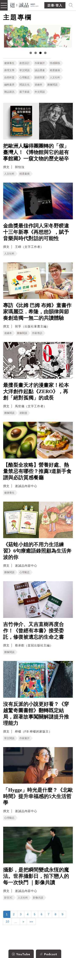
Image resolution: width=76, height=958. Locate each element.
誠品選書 (40, 70)
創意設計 (24, 63)
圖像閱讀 (52, 84)
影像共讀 (38, 897)
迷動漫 (23, 412)
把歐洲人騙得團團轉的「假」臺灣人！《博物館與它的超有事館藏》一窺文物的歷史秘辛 (36, 152)
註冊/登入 (55, 5)
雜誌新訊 (9, 91)
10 (7, 921)
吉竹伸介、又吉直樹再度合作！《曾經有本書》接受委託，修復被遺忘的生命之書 (33, 630)
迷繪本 (38, 84)
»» (31, 921)
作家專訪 (37, 333)
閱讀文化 (24, 84)
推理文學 (9, 70)
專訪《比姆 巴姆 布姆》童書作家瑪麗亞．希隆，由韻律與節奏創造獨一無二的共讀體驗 (37, 312)
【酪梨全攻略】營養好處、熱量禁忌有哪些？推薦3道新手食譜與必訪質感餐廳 (37, 471)
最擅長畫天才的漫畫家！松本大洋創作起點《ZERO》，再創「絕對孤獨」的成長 (36, 391)
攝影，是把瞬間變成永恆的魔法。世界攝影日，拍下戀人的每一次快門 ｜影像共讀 (36, 876)
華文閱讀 (24, 70)
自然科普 (9, 77)
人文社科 (55, 77)
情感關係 (55, 63)
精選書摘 (55, 70)
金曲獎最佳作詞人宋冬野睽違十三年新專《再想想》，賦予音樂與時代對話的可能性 (36, 232)
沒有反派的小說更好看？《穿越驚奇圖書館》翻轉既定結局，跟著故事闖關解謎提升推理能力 (36, 713)
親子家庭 (24, 91)
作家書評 (40, 63)
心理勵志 (24, 77)
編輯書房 (9, 84)
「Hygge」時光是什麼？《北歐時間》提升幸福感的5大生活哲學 (38, 796)
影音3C (8, 897)
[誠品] (24, 4)
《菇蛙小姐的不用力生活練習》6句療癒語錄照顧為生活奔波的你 (37, 551)
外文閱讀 (40, 91)
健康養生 (9, 63)
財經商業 (40, 77)
